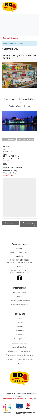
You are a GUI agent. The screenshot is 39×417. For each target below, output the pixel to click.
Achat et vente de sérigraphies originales (19, 355)
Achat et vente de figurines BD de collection (19, 359)
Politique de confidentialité (19, 305)
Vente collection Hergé (19, 343)
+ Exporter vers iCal (25, 139)
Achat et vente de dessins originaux (19, 351)
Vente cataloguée (29, 224)
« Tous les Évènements (10, 38)
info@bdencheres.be (19, 270)
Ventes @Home (19, 339)
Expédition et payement (19, 292)
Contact (19, 363)
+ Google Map (8, 175)
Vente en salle (19, 335)
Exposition (6, 161)
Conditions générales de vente (20, 301)
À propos (19, 323)
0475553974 (14, 260)
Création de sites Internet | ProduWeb (17, 399)
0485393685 (24, 260)
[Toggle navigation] (34, 7)
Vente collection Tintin (19, 347)
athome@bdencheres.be (19, 273)
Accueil (19, 319)
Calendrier (19, 327)
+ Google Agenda (9, 139)
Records (19, 296)
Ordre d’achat (19, 331)
